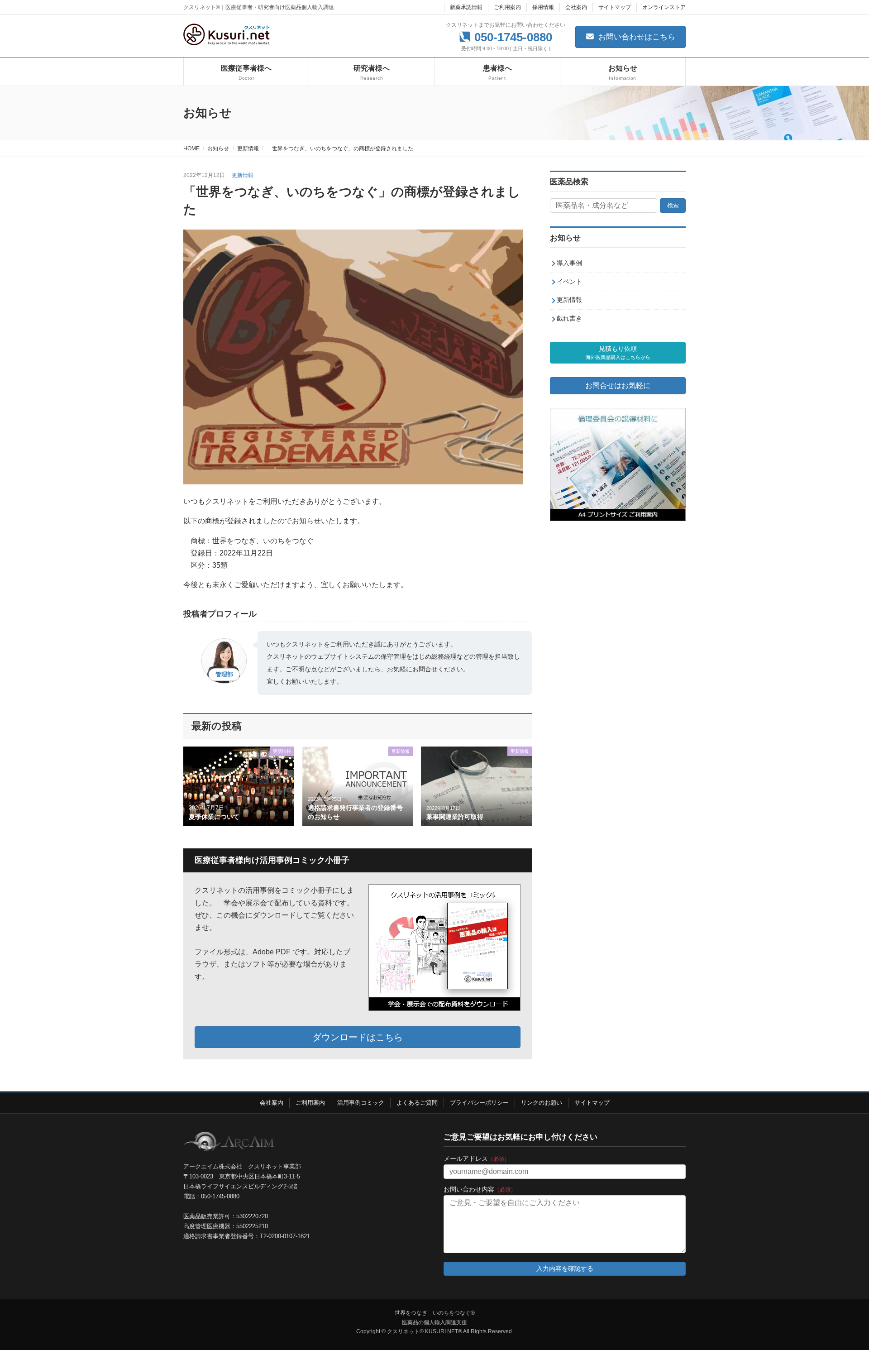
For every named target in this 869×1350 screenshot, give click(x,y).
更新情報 (242, 175)
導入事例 (569, 263)
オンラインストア (664, 7)
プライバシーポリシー (479, 1102)
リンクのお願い (541, 1102)
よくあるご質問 (417, 1102)
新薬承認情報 (466, 7)
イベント (569, 281)
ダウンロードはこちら (357, 1037)
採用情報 (543, 7)
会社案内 (576, 7)
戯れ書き (569, 318)
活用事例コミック (360, 1102)
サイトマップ (614, 7)
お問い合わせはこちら (635, 37)
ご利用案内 (507, 7)
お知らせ (565, 238)
